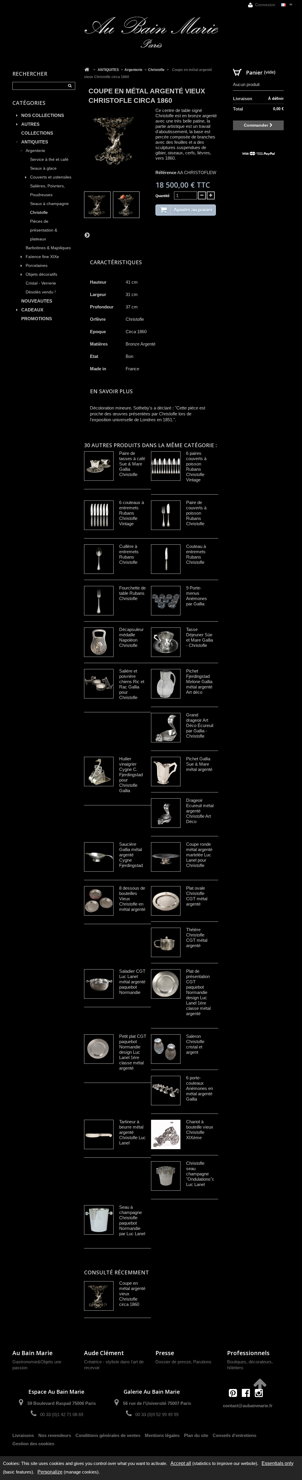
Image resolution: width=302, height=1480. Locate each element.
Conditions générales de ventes (108, 1435)
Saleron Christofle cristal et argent (195, 1044)
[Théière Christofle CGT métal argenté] (165, 942)
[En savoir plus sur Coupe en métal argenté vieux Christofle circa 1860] (99, 1296)
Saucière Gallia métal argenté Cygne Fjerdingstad (131, 855)
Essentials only (277, 1463)
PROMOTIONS (36, 318)
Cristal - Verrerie (41, 283)
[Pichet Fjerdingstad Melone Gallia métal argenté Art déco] (165, 683)
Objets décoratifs (41, 274)
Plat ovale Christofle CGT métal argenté (196, 896)
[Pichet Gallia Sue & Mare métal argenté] (165, 771)
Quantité (162, 196)
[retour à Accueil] (86, 69)
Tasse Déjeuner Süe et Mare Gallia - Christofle (199, 637)
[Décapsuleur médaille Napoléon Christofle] (99, 642)
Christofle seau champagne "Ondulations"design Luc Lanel (205, 1174)
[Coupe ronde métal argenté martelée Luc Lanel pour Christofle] (165, 857)
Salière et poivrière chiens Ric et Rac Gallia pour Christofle (131, 684)
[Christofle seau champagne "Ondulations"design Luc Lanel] (165, 1176)
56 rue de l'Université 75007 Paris (157, 1403)
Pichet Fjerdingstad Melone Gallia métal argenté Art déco (199, 681)
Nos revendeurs (54, 1435)
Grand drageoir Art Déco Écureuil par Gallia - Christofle (199, 725)
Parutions (202, 1361)
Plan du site (196, 1435)
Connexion (264, 4)
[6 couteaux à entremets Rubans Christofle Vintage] (99, 515)
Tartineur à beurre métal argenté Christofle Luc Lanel (132, 1132)
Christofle (39, 212)
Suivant (87, 235)
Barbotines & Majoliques (48, 248)
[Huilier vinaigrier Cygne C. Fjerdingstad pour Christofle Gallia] (99, 771)
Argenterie (35, 150)
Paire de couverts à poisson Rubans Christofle (196, 513)
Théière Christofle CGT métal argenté (196, 937)
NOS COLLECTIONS (42, 115)
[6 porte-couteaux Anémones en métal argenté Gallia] (165, 1090)
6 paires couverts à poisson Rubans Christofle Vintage (196, 466)
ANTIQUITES (34, 141)
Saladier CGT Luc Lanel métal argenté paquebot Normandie (132, 982)
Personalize (50, 1471)
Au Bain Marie (32, 1353)
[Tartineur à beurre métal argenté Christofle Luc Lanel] (99, 1134)
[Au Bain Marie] (151, 32)
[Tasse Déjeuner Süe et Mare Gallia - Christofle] (165, 642)
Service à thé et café (49, 159)
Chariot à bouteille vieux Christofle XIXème (199, 1129)
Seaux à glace (43, 168)
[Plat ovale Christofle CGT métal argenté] (165, 901)
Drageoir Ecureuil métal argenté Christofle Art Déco (200, 811)
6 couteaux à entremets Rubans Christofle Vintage (131, 513)
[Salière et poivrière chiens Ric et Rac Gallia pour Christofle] (99, 683)
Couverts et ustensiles (50, 177)
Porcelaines (36, 265)
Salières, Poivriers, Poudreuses (47, 190)
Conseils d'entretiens (234, 1435)
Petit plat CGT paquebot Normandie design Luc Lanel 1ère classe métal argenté (132, 1052)
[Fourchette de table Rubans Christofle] (99, 600)
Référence (165, 172)
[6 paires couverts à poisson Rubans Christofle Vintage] (165, 466)
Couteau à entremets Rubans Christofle (196, 554)
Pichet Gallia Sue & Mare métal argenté (199, 764)
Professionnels (248, 1353)
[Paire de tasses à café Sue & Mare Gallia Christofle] (99, 466)
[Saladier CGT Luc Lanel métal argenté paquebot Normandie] (99, 984)
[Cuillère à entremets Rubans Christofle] (99, 559)
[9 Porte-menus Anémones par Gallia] (165, 600)
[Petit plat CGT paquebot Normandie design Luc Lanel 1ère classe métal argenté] (99, 1049)
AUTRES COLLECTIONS (37, 129)
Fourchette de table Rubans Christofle (132, 593)
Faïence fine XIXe (42, 257)
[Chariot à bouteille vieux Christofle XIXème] (165, 1134)
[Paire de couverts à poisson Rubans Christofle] (165, 515)
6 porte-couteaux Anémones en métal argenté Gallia (199, 1088)
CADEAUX (32, 309)
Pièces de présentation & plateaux (43, 230)
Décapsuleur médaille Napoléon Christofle (131, 637)
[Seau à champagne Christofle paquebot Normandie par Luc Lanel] (99, 1220)
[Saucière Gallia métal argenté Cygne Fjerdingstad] (99, 857)
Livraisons (23, 1435)
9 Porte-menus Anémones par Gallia (196, 595)
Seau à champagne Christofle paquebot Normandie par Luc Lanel (132, 1220)
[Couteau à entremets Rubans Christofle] (165, 559)
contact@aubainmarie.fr (248, 1405)
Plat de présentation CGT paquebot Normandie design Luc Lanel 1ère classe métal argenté (198, 992)
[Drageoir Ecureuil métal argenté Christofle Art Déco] (165, 813)
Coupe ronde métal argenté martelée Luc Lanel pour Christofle (199, 855)
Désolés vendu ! (41, 292)
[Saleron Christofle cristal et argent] (165, 1049)
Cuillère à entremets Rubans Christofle (129, 554)
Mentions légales (162, 1435)
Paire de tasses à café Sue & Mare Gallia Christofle (132, 464)
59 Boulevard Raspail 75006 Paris (61, 1403)
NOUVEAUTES (36, 300)
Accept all (180, 1463)
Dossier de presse (173, 1361)
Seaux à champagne (49, 203)
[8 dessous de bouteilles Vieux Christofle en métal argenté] (99, 901)
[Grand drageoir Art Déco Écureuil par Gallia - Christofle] (165, 727)
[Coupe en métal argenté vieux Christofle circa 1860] (97, 204)
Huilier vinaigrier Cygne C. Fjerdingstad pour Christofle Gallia (131, 774)
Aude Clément (104, 1353)
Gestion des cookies (33, 1443)
